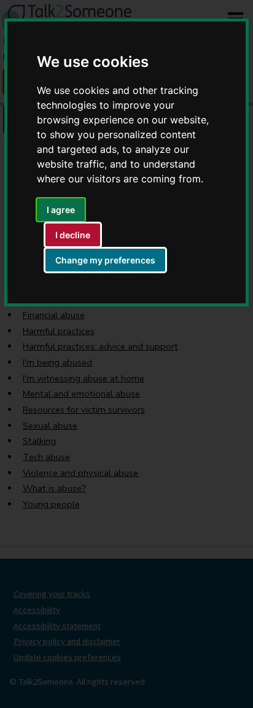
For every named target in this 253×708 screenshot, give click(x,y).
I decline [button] (72, 235)
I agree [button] (61, 209)
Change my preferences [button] (105, 260)
